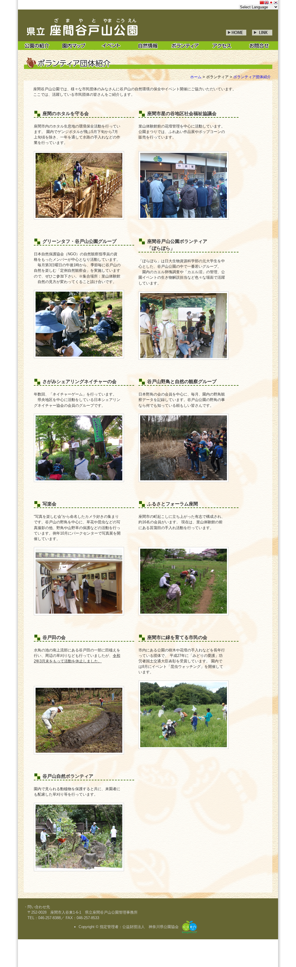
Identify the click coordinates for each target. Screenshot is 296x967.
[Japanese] (271, 3)
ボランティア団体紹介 (252, 77)
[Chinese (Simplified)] (262, 3)
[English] (266, 3)
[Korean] (275, 3)
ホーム (195, 77)
